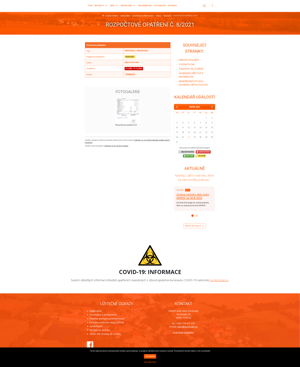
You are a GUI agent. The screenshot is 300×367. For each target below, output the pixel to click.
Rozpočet (130, 57)
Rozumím (150, 356)
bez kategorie (187, 152)
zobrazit (130, 74)
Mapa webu (96, 310)
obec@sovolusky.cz (187, 326)
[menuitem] (189, 59)
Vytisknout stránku (100, 330)
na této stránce (219, 280)
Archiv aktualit (193, 226)
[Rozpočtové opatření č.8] (127, 110)
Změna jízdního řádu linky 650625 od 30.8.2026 (192, 196)
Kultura (189, 156)
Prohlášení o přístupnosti (103, 314)
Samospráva (204, 152)
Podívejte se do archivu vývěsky (116, 146)
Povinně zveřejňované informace (107, 318)
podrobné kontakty (183, 332)
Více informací (150, 362)
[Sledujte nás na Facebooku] (90, 344)
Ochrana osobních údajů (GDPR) (107, 322)
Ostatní (201, 156)
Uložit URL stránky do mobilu (105, 334)
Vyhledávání (96, 326)
